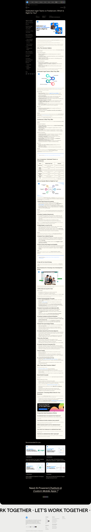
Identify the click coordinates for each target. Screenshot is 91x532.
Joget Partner (63, 518)
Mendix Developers (54, 528)
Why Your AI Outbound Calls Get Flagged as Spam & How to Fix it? (55, 477)
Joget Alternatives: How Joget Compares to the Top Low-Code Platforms (35, 460)
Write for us (47, 528)
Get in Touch (62, 2)
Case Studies (47, 529)
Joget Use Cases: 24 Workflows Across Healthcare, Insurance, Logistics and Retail (55, 460)
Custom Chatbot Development (55, 518)
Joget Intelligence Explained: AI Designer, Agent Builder (35, 477)
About (46, 518)
